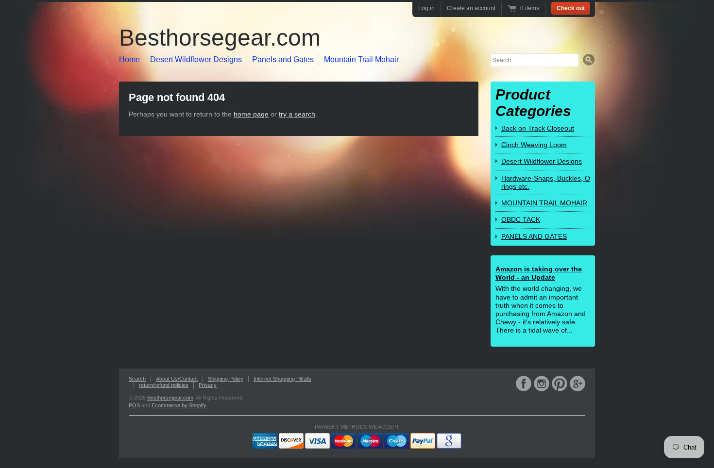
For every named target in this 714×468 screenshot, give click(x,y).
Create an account (471, 8)
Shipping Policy (225, 379)
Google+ (577, 383)
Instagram (541, 383)
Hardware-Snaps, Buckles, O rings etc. (545, 182)
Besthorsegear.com (220, 37)
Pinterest (559, 383)
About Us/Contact (177, 379)
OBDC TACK (520, 219)
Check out (571, 8)
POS (134, 405)
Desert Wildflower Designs (196, 59)
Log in (426, 8)
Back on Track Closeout (537, 128)
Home (129, 59)
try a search (297, 114)
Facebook (523, 383)
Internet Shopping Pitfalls (282, 379)
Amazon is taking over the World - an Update (538, 273)
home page (251, 114)
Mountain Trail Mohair (361, 59)
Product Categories (533, 102)
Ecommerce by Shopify (179, 405)
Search (137, 379)
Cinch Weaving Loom (534, 145)
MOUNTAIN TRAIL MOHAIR (544, 203)
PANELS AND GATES (534, 236)
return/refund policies (163, 385)
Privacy (208, 385)
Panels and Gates (283, 59)
